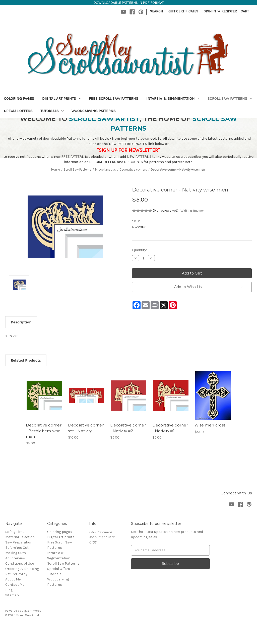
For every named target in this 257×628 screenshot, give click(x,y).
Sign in (210, 11)
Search (156, 11)
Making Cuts (15, 553)
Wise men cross (210, 425)
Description (21, 322)
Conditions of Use (19, 563)
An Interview (15, 558)
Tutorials (50, 110)
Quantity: (139, 250)
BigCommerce (31, 610)
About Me (13, 579)
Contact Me (14, 584)
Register (229, 11)
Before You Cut (17, 547)
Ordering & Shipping (22, 569)
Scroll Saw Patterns (227, 98)
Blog (9, 590)
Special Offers (18, 110)
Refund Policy (16, 574)
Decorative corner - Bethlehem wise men (43, 431)
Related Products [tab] (26, 360)
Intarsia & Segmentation (170, 98)
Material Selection (20, 537)
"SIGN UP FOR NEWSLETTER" (128, 150)
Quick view (44, 391)
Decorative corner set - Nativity (86, 428)
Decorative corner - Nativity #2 (128, 428)
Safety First (14, 532)
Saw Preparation (18, 542)
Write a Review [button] (192, 211)
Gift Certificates (183, 11)
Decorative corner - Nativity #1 (170, 428)
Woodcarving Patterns (94, 110)
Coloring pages (19, 98)
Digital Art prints (59, 98)
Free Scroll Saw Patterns (113, 98)
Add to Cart (44, 400)
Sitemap (12, 595)
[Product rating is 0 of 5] (142, 211)
